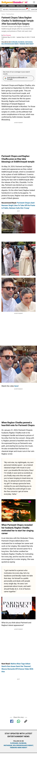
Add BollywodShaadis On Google (15, 9)
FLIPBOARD (14, 42)
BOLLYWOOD (21, 6)
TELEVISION (30, 6)
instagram (8, 745)
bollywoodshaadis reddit (23, 745)
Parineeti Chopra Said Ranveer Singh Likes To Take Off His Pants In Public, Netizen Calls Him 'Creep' (18, 205)
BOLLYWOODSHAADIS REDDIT (10, 44)
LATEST (3, 6)
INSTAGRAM (28, 42)
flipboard (14, 743)
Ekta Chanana (7, 35)
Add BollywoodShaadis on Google (17, 78)
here (16, 386)
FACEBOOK (21, 42)
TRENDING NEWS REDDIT (26, 44)
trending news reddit (18, 747)
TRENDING (11, 6)
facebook (22, 743)
